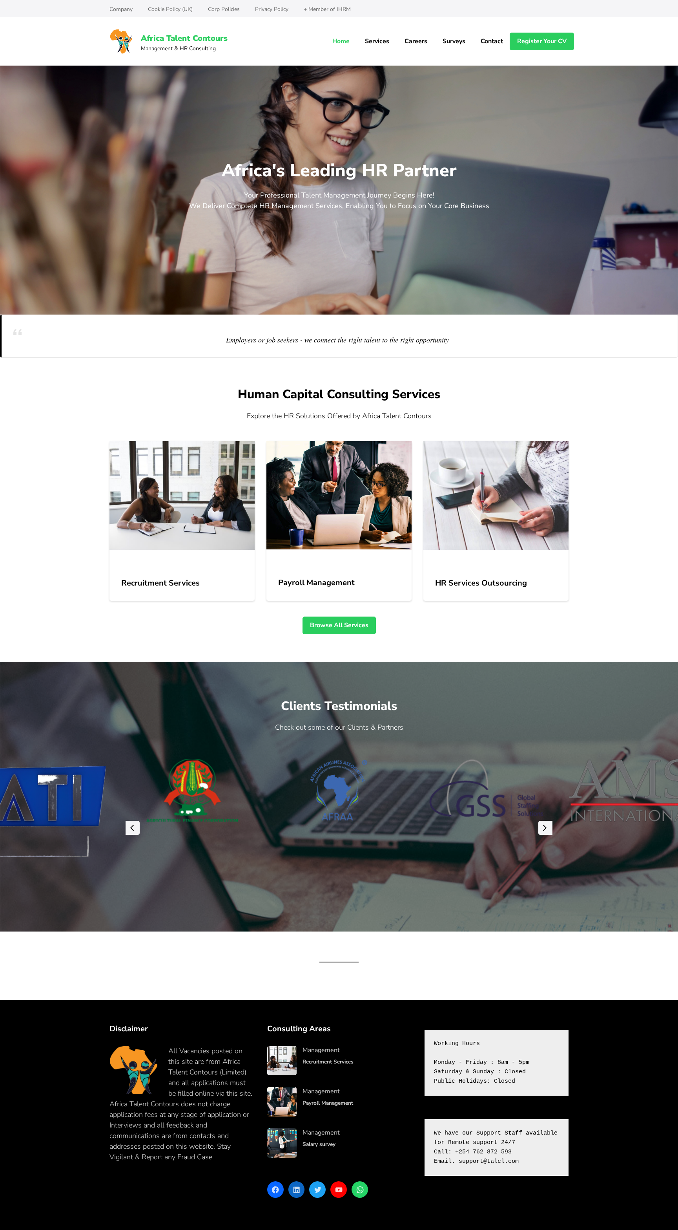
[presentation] (133, 828)
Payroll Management (316, 582)
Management (321, 1050)
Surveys (454, 41)
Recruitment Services (160, 583)
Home (341, 41)
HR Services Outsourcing (481, 583)
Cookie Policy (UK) (170, 9)
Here (221, 1157)
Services (377, 41)
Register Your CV (542, 41)
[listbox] (339, 827)
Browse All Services (339, 625)
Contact (492, 41)
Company (121, 9)
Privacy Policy (271, 9)
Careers (416, 41)
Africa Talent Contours (184, 38)
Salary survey (319, 1144)
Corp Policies (224, 9)
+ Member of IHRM (327, 9)
